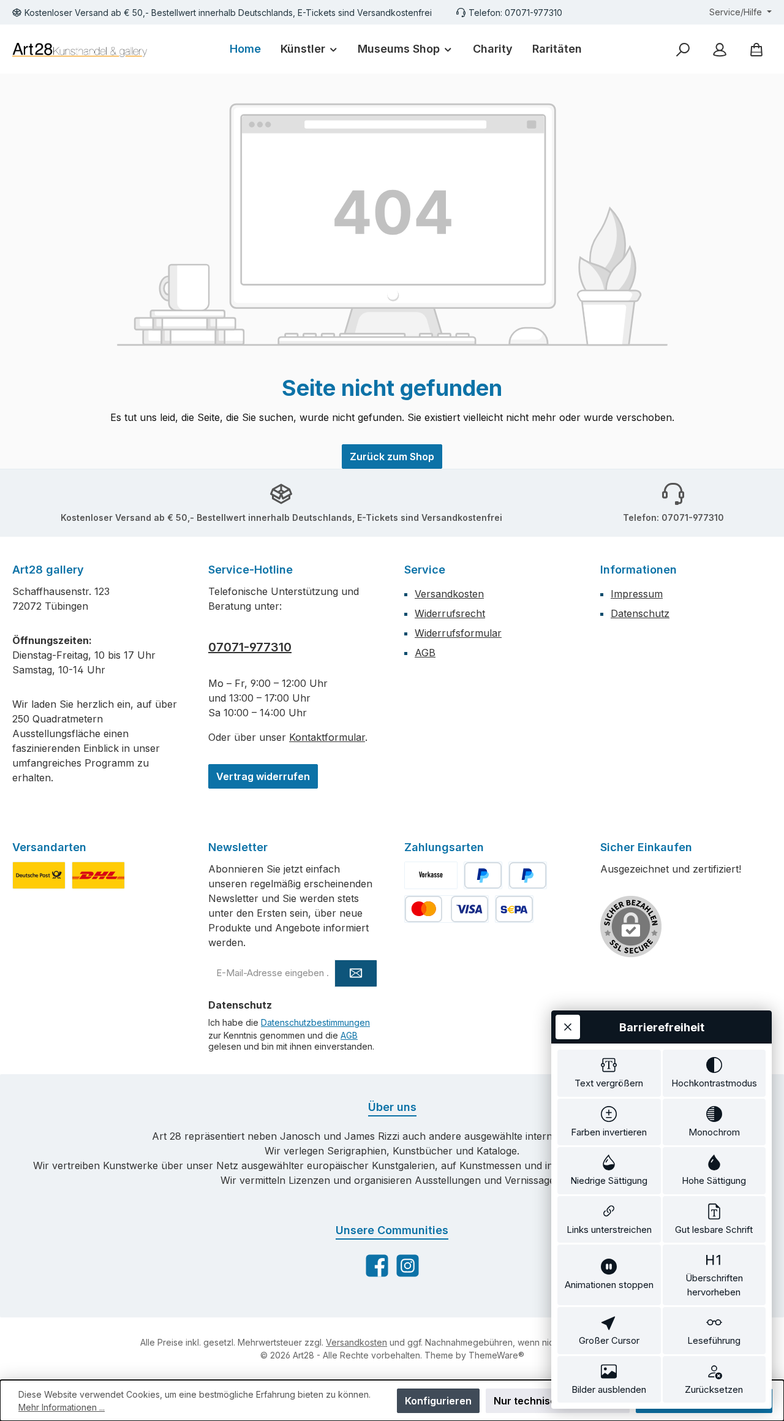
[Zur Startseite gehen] (79, 49)
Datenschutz (640, 613)
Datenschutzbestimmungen (315, 1022)
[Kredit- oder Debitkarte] (446, 909)
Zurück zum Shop (392, 456)
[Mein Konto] (719, 49)
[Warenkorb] (756, 49)
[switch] (609, 1073)
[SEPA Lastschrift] (514, 909)
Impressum (637, 594)
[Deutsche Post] (39, 875)
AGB (425, 652)
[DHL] (98, 875)
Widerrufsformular (458, 633)
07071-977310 (250, 647)
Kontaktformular (327, 737)
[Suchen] (683, 49)
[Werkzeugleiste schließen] (568, 1027)
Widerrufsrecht (450, 613)
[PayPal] (483, 875)
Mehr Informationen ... (61, 1407)
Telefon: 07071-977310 (515, 12)
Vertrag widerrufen (263, 776)
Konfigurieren (438, 1401)
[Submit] (355, 973)
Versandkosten (449, 594)
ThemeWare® (496, 1355)
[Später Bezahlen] (527, 875)
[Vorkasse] (431, 875)
